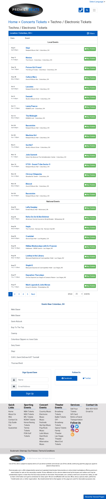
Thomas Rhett (17, 363)
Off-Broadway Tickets (59, 422)
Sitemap (23, 451)
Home (13, 22)
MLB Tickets (29, 414)
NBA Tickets (29, 411)
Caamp (14, 333)
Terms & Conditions (47, 451)
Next (33, 294)
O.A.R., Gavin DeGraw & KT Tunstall (25, 357)
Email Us (89, 411)
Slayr (13, 351)
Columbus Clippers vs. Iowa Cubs (24, 339)
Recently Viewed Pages (94, 497)
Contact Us (12, 420)
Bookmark (14, 451)
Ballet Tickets (60, 417)
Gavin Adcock (16, 321)
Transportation (76, 420)
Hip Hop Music (45, 425)
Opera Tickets (60, 428)
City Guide (12, 422)
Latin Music (44, 433)
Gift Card (74, 414)
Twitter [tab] (88, 378)
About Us (12, 414)
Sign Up (30, 393)
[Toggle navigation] (94, 10)
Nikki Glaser (15, 309)
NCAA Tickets (29, 420)
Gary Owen (15, 345)
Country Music (45, 411)
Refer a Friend (76, 417)
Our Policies (33, 451)
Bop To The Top (17, 327)
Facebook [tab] (67, 378)
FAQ (10, 417)
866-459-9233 (92, 409)
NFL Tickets (28, 417)
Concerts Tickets (34, 22)
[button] (87, 10)
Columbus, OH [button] (20, 33)
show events (79, 294)
